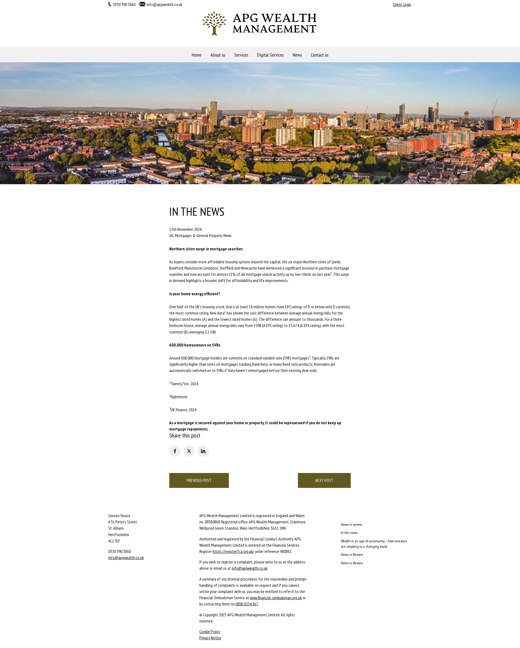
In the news (349, 532)
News (297, 55)
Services (241, 55)
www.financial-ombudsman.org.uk (276, 597)
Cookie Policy (209, 631)
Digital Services (270, 55)
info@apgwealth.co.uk (164, 4)
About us (217, 55)
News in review (351, 524)
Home (197, 55)
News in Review (352, 554)
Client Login (402, 4)
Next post (324, 480)
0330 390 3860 (124, 4)
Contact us (320, 55)
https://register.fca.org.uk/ (233, 551)
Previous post (199, 480)
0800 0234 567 (247, 604)
